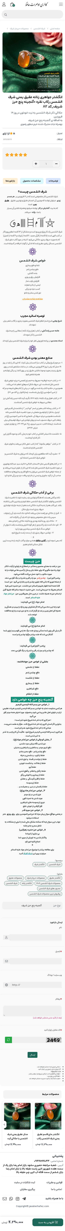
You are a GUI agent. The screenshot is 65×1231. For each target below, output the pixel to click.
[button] (60, 1124)
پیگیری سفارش (27, 1189)
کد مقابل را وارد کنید (52, 1030)
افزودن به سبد (46, 1222)
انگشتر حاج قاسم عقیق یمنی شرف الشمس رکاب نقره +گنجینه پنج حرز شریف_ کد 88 (48, 1137)
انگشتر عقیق (54, 878)
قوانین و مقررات (54, 1183)
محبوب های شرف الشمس (49, 888)
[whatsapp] (11, 1199)
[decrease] (56, 164)
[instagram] (17, 1199)
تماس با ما (56, 1189)
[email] (4, 1199)
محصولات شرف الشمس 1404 (48, 883)
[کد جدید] (8, 1040)
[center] (5, 15)
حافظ (38, 540)
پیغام (58, 999)
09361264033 (41, 1161)
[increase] (36, 164)
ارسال (32, 1055)
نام (60, 927)
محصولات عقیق (15, 878)
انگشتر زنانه (27, 883)
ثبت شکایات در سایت (24, 1183)
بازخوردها (10, 181)
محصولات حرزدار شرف (19, 28)
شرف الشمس (39, 28)
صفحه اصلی (55, 28)
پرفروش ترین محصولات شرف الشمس (45, 894)
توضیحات (53, 181)
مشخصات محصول (32, 181)
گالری (43, 540)
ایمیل (57, 951)
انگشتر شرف (39, 864)
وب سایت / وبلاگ (54, 975)
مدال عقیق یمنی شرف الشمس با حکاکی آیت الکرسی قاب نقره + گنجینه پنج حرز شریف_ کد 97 (17, 1137)
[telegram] (24, 1199)
